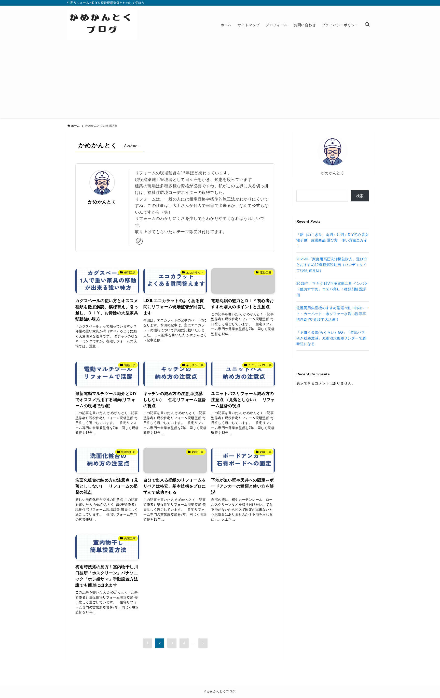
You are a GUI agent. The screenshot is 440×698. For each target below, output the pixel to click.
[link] (139, 241)
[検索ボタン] (367, 25)
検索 (360, 196)
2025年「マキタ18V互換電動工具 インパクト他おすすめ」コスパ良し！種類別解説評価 (332, 289)
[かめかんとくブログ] (102, 25)
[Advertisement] (220, 82)
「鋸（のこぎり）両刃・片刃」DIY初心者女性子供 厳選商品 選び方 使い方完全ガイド (332, 240)
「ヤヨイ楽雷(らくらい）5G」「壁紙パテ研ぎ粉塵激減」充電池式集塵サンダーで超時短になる (331, 338)
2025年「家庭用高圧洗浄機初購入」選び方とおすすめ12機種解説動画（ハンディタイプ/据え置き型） (331, 265)
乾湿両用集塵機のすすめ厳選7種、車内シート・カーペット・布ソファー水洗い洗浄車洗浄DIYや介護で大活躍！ (332, 313)
